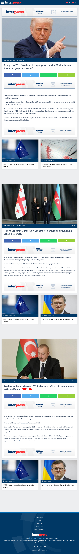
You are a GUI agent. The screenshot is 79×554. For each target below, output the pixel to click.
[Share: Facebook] (12, 75)
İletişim (39, 523)
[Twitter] (38, 546)
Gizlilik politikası (39, 529)
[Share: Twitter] (30, 75)
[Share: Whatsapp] (48, 75)
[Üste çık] (73, 548)
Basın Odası (39, 526)
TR (69, 2)
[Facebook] (34, 546)
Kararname (23, 441)
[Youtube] (45, 546)
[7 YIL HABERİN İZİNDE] (14, 2)
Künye (39, 520)
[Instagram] (41, 546)
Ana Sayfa (40, 517)
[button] (66, 75)
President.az (23, 423)
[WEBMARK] (39, 550)
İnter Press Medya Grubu (37, 538)
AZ (75, 2)
